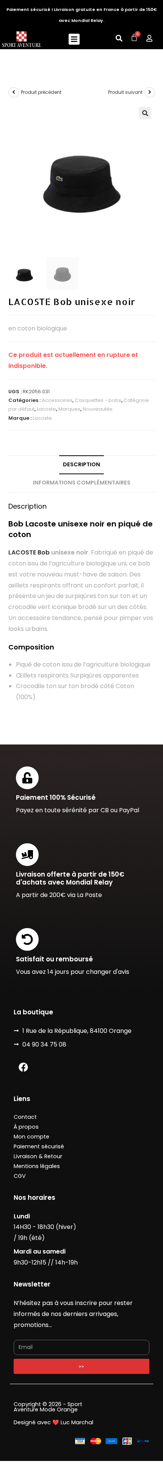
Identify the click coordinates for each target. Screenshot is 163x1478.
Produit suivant (125, 92)
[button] (74, 39)
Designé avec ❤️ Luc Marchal (53, 1422)
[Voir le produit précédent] (13, 92)
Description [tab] (81, 464)
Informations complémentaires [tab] (81, 482)
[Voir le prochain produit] (149, 92)
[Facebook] (23, 1066)
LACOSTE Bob (29, 552)
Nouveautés (98, 409)
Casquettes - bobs (98, 400)
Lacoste (46, 409)
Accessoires (57, 400)
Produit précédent (41, 92)
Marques (69, 409)
